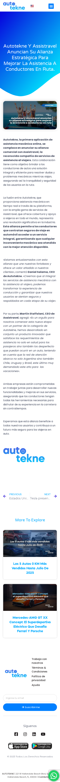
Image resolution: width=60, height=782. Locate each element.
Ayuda (36, 685)
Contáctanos (45, 776)
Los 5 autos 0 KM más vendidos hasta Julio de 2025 (30, 568)
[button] (51, 6)
